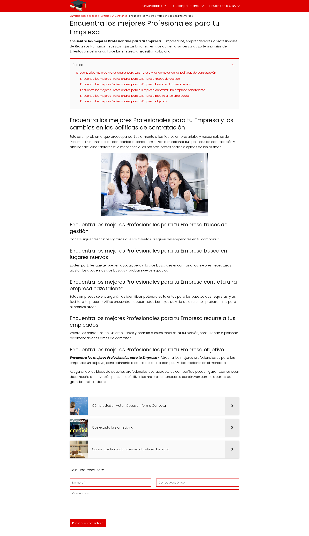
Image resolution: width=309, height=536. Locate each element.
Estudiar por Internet (186, 6)
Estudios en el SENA (222, 6)
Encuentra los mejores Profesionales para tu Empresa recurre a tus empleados (135, 96)
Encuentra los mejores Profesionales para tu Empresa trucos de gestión (130, 79)
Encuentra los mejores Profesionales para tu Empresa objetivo (123, 101)
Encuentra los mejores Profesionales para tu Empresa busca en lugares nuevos (135, 84)
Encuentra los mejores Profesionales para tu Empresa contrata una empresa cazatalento (142, 90)
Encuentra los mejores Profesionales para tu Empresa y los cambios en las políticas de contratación (146, 73)
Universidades (152, 6)
